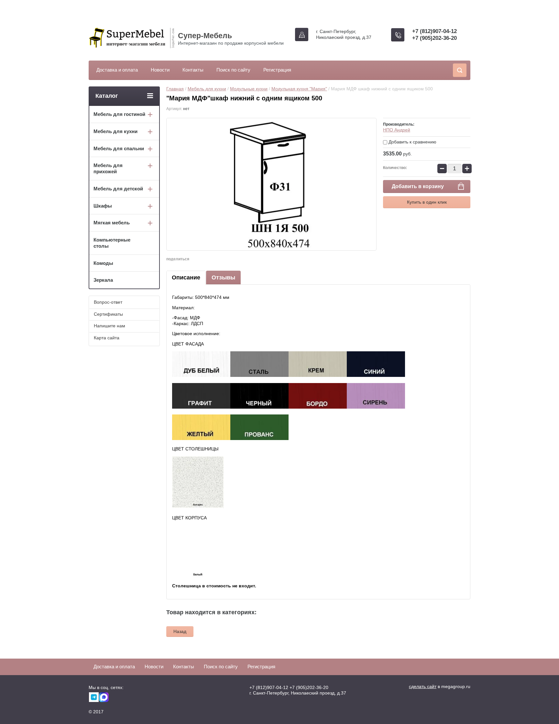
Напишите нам (109, 325)
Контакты (192, 70)
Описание (186, 277)
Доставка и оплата (117, 70)
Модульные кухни (249, 88)
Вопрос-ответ (108, 302)
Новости (160, 70)
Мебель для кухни (207, 88)
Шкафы (102, 206)
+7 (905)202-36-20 (434, 38)
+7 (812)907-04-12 (434, 31)
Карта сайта (106, 337)
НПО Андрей (396, 129)
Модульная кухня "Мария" (299, 88)
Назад (179, 631)
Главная (175, 88)
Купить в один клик (427, 202)
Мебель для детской (118, 188)
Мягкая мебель (111, 222)
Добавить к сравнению (411, 141)
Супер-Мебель (205, 35)
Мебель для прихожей (108, 168)
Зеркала (103, 280)
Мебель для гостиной (119, 114)
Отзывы (223, 277)
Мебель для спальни (118, 148)
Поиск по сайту (233, 70)
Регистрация (277, 70)
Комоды (103, 263)
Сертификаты (108, 314)
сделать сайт (422, 686)
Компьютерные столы (111, 243)
